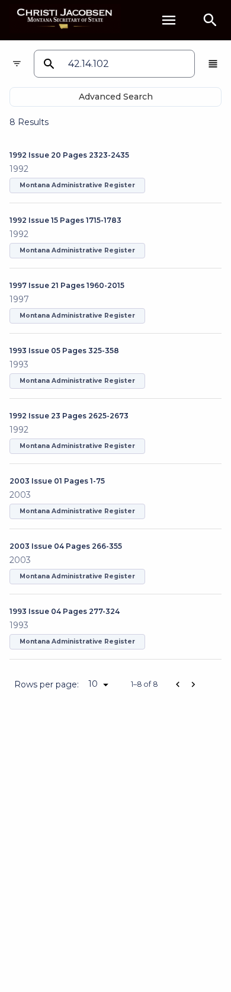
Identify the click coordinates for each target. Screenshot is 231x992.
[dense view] (213, 63)
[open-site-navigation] (169, 20)
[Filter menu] (16, 63)
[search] (210, 20)
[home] (65, 20)
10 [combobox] (93, 684)
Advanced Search (116, 96)
